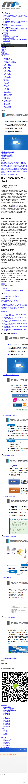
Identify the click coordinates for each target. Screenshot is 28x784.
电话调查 (6, 88)
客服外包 (6, 174)
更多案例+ (15, 333)
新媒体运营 (7, 98)
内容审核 (5, 24)
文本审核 (10, 26)
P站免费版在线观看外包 (10, 62)
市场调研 (3, 52)
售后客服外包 (22, 16)
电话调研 (6, 89)
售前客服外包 (7, 67)
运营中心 (20, 39)
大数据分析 (7, 97)
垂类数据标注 (14, 29)
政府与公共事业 (8, 94)
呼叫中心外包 (6, 20)
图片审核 (5, 26)
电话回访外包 (14, 21)
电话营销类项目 (5, 158)
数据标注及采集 (7, 27)
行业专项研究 (7, 91)
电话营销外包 (11, 23)
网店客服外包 (15, 16)
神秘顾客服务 (7, 95)
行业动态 (10, 36)
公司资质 (10, 39)
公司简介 (5, 39)
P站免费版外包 (7, 15)
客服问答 (15, 36)
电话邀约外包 (21, 21)
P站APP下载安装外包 (16, 15)
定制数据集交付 (12, 30)
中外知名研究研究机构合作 (7, 152)
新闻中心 (5, 35)
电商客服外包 (6, 13)
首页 (4, 12)
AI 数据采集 (21, 29)
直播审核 (20, 26)
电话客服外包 (6, 21)
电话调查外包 (19, 23)
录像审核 (15, 26)
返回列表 (3, 284)
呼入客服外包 (7, 74)
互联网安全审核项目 (6, 153)
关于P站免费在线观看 (8, 38)
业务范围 (15, 39)
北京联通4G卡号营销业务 (7, 156)
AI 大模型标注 (7, 29)
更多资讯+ (7, 298)
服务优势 (5, 32)
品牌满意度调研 (8, 92)
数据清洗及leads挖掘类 (6, 155)
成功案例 (5, 33)
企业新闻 (5, 36)
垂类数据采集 (7, 106)
